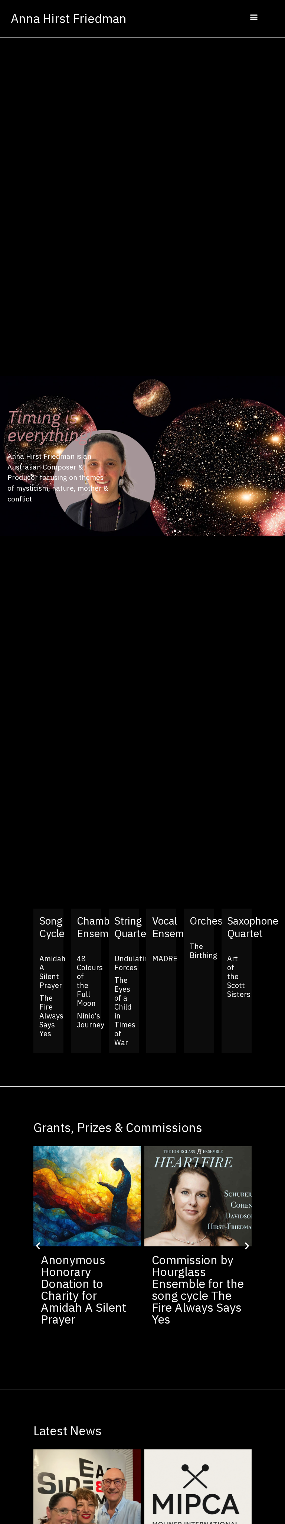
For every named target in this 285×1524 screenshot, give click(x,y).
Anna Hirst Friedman (69, 18)
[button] (254, 17)
